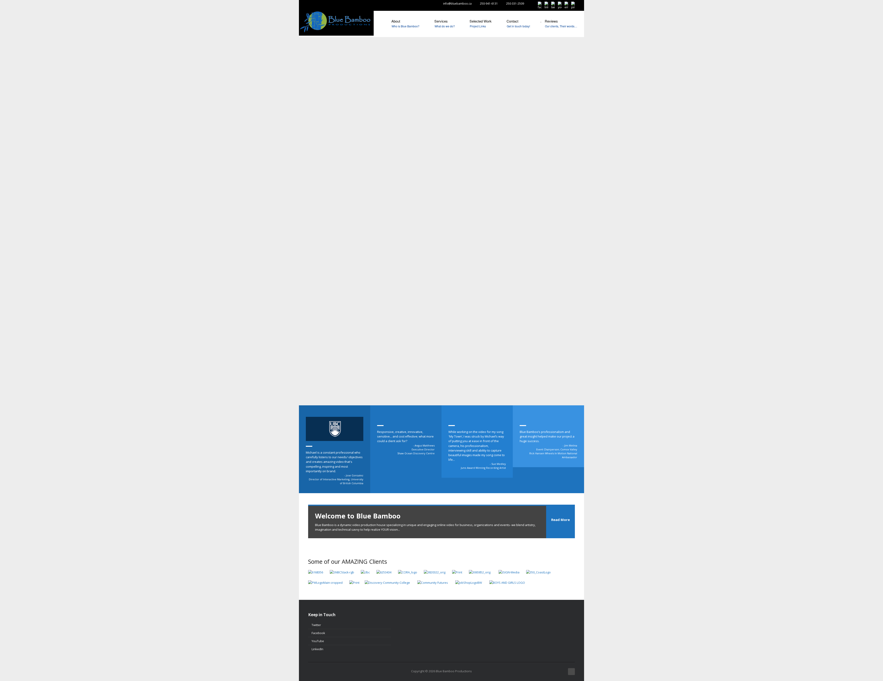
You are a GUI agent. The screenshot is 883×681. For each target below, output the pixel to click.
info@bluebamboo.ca (457, 4)
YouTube (318, 641)
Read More (560, 519)
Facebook (318, 633)
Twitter (316, 625)
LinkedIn (317, 649)
